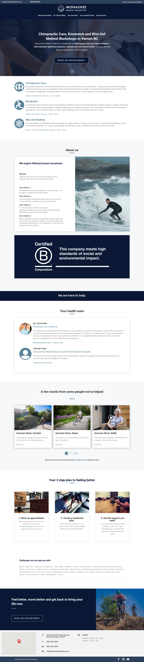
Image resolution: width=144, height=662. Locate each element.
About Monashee (45, 15)
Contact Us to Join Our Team (42, 362)
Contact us (80, 460)
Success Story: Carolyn (28, 433)
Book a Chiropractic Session (37, 96)
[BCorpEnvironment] (72, 278)
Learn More (55, 96)
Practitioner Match (26, 526)
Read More (20, 445)
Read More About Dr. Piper (42, 342)
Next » (76, 453)
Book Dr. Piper (58, 342)
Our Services (73, 15)
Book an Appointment (132, 2)
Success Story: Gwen (66, 433)
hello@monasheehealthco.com (12, 2)
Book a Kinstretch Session (36, 114)
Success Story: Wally (105, 433)
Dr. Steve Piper (60, 15)
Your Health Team (87, 15)
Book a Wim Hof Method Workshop (40, 130)
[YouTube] (128, 659)
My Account (101, 15)
